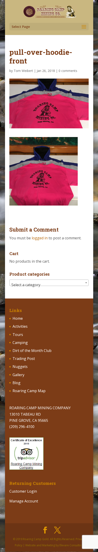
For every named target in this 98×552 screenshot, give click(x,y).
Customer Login (23, 491)
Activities (20, 326)
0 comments (68, 71)
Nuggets (20, 366)
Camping (20, 342)
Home (18, 318)
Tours (18, 334)
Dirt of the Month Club (32, 350)
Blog (17, 382)
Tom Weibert (23, 71)
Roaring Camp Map (29, 390)
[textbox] (49, 285)
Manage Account (23, 501)
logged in (40, 237)
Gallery (18, 374)
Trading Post (24, 358)
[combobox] (49, 283)
